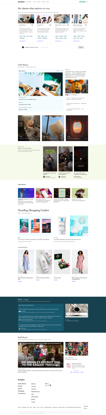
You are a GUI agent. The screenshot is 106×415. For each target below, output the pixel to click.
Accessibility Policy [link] (48, 407)
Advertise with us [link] (61, 407)
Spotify (71, 372)
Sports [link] (39, 1)
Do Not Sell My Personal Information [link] (73, 407)
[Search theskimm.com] (87, 2)
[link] (21, 1)
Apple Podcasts (76, 372)
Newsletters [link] (22, 393)
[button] (26, 28)
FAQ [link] (28, 407)
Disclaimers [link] (55, 407)
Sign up (81, 47)
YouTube (81, 372)
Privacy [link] (41, 407)
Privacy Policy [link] (35, 413)
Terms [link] (38, 407)
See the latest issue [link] (22, 40)
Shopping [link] (43, 1)
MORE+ (48, 1)
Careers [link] (34, 407)
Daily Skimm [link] (28, 1)
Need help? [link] (86, 406)
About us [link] (20, 407)
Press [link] (31, 407)
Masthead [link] (24, 407)
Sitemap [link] (85, 408)
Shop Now (20, 281)
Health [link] (34, 1)
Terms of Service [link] (41, 413)
